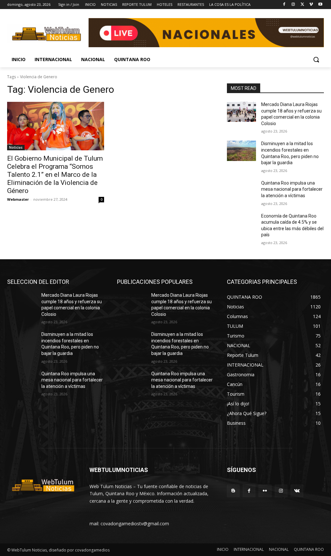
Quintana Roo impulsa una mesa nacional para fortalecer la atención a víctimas (292, 189)
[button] (316, 59)
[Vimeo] (311, 4)
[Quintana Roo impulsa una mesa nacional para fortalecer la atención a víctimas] (241, 190)
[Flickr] (265, 491)
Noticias (16, 147)
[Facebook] (284, 4)
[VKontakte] (297, 491)
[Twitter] (302, 4)
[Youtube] (320, 4)
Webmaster (18, 199)
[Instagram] (293, 4)
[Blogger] (233, 491)
